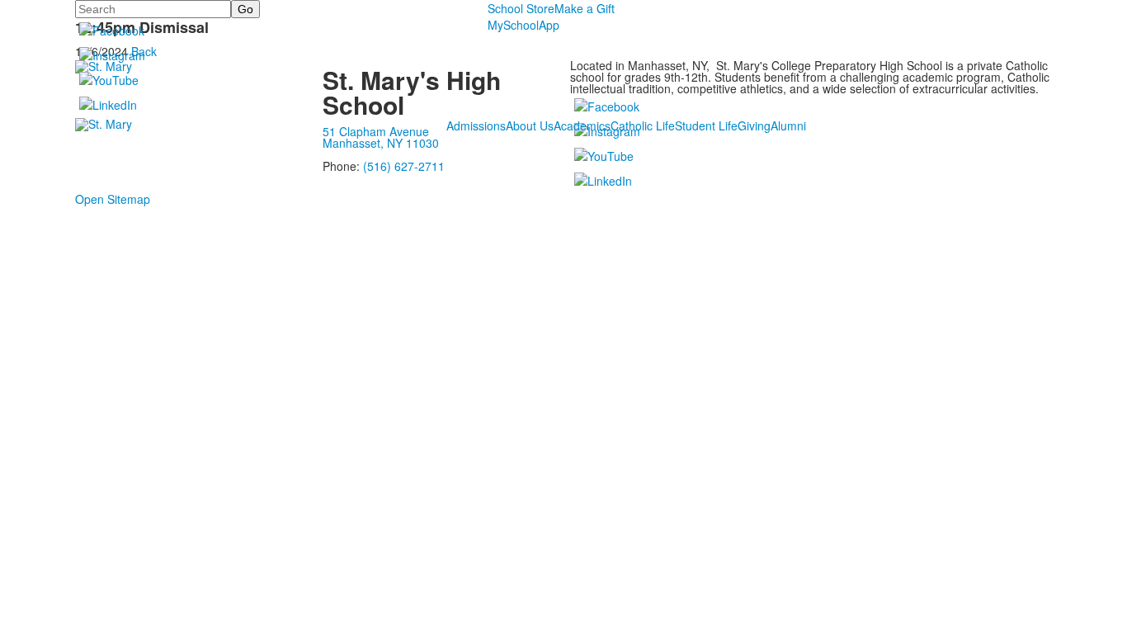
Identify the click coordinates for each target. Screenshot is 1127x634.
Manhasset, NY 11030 (381, 143)
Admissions (476, 125)
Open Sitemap (112, 199)
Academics (582, 125)
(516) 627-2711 (404, 166)
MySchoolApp (523, 25)
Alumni (788, 125)
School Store (521, 8)
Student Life (706, 125)
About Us (530, 125)
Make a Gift (584, 8)
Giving (754, 125)
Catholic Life (643, 125)
